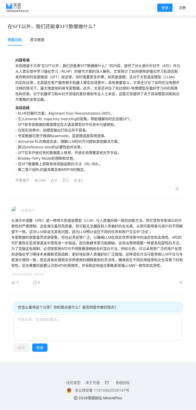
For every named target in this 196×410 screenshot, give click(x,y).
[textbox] (98, 327)
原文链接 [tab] (37, 39)
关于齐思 (92, 382)
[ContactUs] (108, 382)
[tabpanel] (98, 203)
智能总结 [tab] (15, 39)
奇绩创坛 (123, 382)
